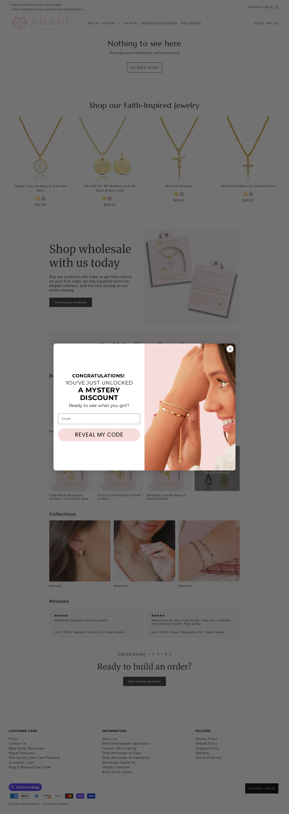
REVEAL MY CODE (99, 435)
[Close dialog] (230, 349)
